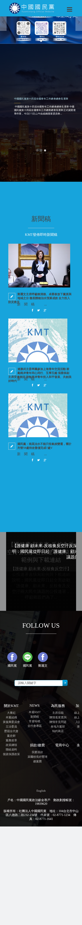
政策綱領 (11, 745)
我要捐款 (37, 752)
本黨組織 (11, 717)
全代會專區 (35, 726)
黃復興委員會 (11, 722)
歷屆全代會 (11, 731)
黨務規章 (11, 740)
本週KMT (35, 712)
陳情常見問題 (57, 722)
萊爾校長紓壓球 (37, 756)
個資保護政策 (11, 754)
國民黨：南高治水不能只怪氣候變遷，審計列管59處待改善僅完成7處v (44, 445)
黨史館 (11, 735)
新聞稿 (34, 716)
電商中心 (62, 745)
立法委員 (11, 726)
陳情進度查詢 (57, 717)
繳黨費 (37, 761)
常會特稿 (34, 721)
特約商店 (58, 731)
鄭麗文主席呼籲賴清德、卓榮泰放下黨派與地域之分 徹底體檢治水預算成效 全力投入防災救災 (40, 298)
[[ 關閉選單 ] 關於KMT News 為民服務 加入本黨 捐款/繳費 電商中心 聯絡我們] (58, 5)
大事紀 (11, 712)
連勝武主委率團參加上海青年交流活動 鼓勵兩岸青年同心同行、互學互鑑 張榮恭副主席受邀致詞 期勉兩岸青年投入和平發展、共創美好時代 (40, 374)
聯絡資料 (11, 749)
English (41, 790)
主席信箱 (58, 712)
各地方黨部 (58, 726)
